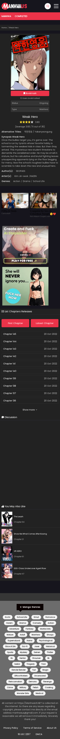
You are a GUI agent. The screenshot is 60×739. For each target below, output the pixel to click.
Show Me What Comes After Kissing (30, 534)
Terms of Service (32, 727)
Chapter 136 (9, 400)
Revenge (47, 681)
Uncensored (40, 675)
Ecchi (7, 617)
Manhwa (6, 16)
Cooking (49, 687)
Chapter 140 (9, 371)
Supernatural (14, 640)
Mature (10, 634)
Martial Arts (45, 629)
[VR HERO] (8, 554)
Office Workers (21, 675)
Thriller (50, 652)
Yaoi (43, 664)
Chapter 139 (9, 378)
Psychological (45, 640)
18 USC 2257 (24, 734)
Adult (22, 634)
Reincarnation (15, 681)
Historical (50, 646)
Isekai (17, 664)
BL (49, 658)
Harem (9, 623)
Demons (33, 681)
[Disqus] (30, 462)
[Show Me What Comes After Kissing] (8, 537)
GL (11, 658)
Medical (39, 693)
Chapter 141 (9, 363)
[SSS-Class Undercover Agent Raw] (8, 571)
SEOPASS (20, 171)
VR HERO (18, 551)
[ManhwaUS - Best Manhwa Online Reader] (14, 8)
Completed (21, 16)
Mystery (23, 652)
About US (51, 727)
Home (4, 27)
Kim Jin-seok (21, 176)
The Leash (18, 516)
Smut (36, 617)
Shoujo (50, 634)
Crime (10, 687)
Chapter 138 (9, 385)
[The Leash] (8, 519)
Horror (29, 640)
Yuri (34, 670)
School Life (38, 181)
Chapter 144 (9, 341)
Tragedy (31, 664)
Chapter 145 (9, 334)
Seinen (37, 652)
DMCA (39, 734)
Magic (45, 670)
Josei (36, 646)
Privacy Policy (11, 727)
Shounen (36, 658)
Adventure (14, 629)
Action (16, 181)
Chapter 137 (9, 393)
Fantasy (29, 629)
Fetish (35, 687)
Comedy (37, 623)
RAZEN (33, 176)
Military (23, 687)
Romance (50, 617)
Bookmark (30, 93)
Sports (10, 652)
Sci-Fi (25, 646)
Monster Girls (23, 693)
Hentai (23, 658)
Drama (26, 181)
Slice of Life (10, 646)
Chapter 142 (9, 356)
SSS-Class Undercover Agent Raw (30, 568)
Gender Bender (19, 670)
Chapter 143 (9, 348)
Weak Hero (13, 27)
